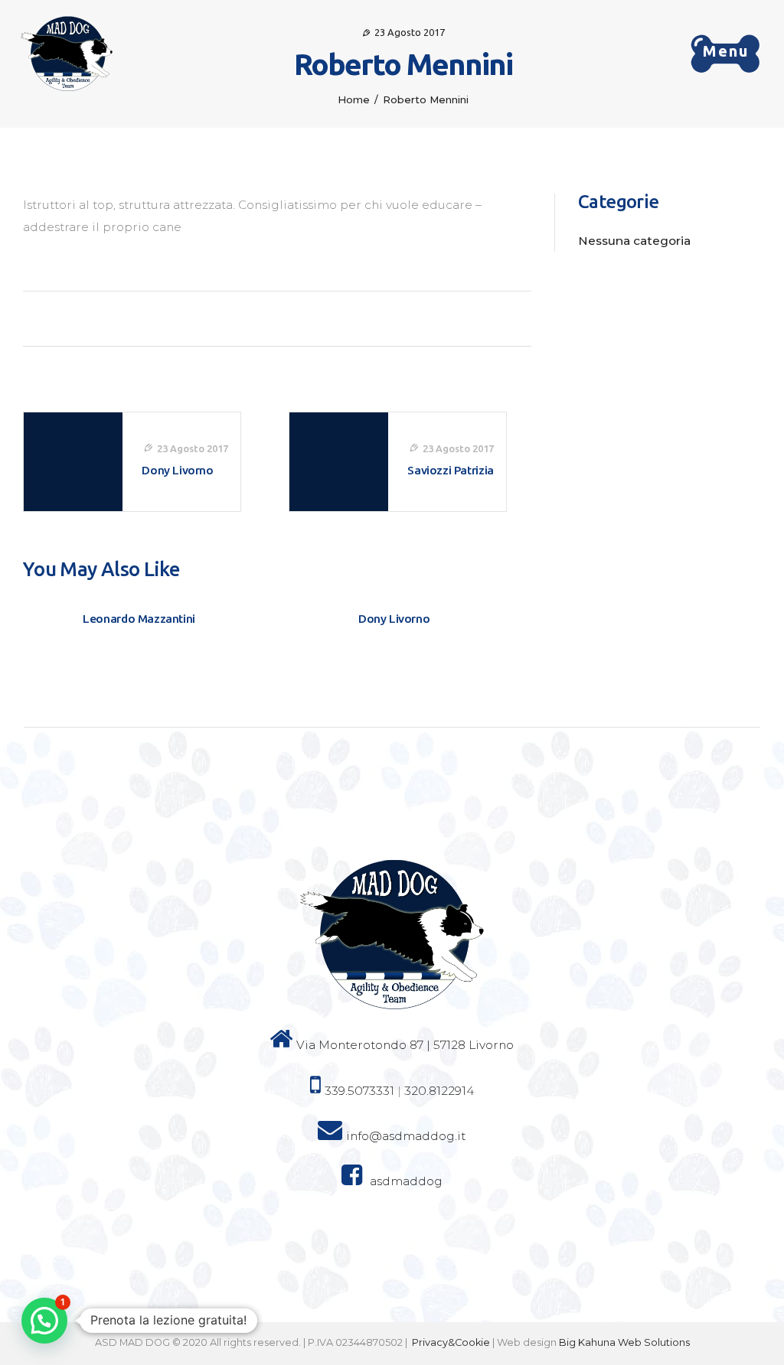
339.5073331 (359, 1090)
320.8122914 (439, 1090)
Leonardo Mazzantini (139, 618)
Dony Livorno (394, 618)
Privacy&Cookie (451, 1342)
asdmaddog (406, 1181)
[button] (44, 1321)
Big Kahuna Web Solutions (624, 1342)
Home (354, 99)
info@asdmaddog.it (406, 1136)
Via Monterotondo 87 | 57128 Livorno (405, 1045)
